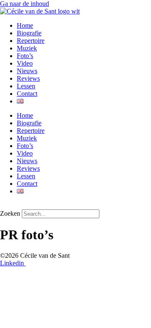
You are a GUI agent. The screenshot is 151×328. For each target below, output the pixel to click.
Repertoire (30, 40)
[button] (75, 205)
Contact (27, 93)
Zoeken (10, 213)
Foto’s (25, 55)
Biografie (29, 33)
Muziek (27, 48)
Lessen (26, 86)
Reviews (28, 78)
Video (25, 63)
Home (25, 25)
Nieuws (27, 70)
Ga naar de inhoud (24, 3)
